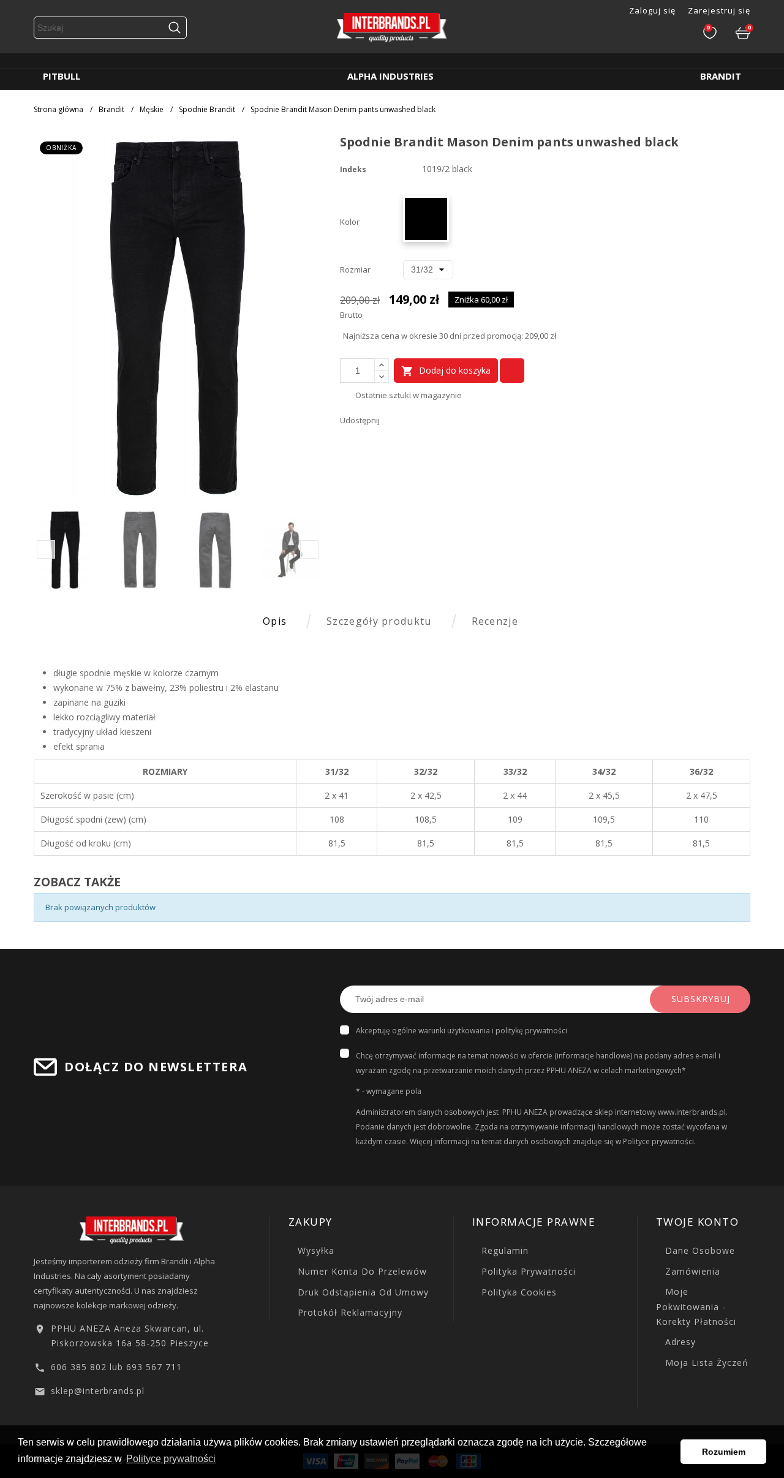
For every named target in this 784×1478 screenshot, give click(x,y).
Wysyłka (314, 1250)
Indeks (353, 169)
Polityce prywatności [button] (171, 1458)
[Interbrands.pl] (132, 1229)
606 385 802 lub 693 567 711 (116, 1367)
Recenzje (495, 621)
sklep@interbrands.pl (98, 1391)
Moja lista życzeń (705, 1362)
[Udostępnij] (392, 420)
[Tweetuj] (412, 420)
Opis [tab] (275, 621)
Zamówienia (691, 1271)
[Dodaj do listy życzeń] (512, 370)
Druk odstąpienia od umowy (362, 1292)
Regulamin (503, 1250)
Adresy (679, 1342)
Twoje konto (697, 1222)
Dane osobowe (698, 1250)
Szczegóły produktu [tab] (378, 621)
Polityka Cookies (517, 1292)
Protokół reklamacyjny (348, 1312)
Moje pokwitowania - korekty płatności (696, 1306)
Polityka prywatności (527, 1271)
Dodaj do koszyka (446, 370)
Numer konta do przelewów (361, 1271)
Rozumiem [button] (723, 1452)
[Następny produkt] (744, 143)
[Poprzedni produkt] (729, 143)
